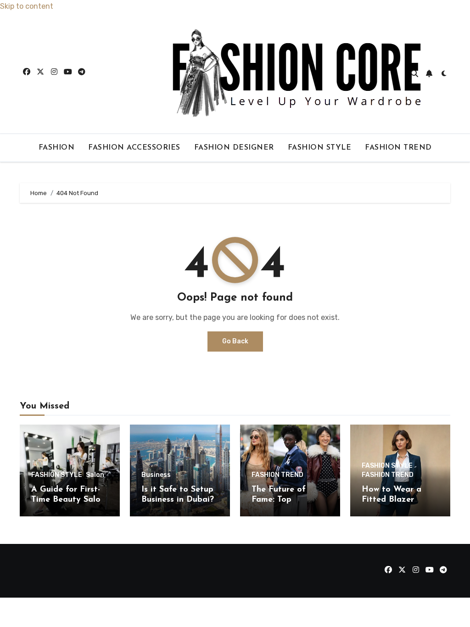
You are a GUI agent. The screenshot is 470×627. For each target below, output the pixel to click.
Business (156, 475)
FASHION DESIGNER (234, 147)
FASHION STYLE (320, 147)
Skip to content (26, 6)
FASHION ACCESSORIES (134, 147)
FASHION (57, 147)
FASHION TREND (398, 147)
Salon (95, 475)
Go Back (235, 341)
